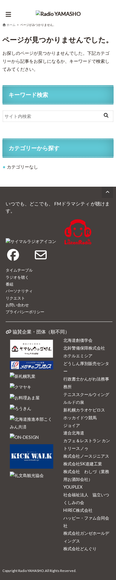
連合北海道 (73, 432)
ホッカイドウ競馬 (80, 417)
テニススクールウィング (86, 394)
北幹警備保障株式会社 (84, 347)
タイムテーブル (19, 270)
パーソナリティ (19, 291)
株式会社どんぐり (80, 548)
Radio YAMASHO (31, 571)
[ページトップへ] (107, 192)
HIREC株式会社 (78, 510)
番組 (9, 284)
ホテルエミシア (78, 355)
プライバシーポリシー (25, 311)
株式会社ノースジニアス (86, 456)
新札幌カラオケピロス (84, 409)
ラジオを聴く (17, 277)
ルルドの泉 (73, 402)
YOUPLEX (72, 486)
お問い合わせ (17, 305)
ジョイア (71, 425)
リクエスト (15, 298)
